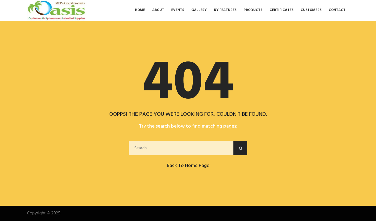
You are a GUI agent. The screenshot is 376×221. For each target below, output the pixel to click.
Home (140, 10)
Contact (337, 10)
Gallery (199, 10)
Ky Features (225, 10)
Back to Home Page (188, 166)
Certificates (281, 10)
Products (253, 10)
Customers (311, 10)
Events (177, 10)
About (158, 10)
